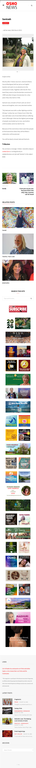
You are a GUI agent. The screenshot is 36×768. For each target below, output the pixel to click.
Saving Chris (18, 708)
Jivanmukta (5, 283)
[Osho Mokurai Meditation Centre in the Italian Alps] (24, 482)
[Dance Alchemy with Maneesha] (18, 385)
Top (19, 764)
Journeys (5, 23)
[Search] (30, 5)
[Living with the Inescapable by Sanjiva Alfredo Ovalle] (24, 595)
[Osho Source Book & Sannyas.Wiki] (24, 371)
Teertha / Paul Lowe (8, 256)
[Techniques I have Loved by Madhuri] (18, 398)
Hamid (4, 230)
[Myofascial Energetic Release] (24, 468)
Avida (4, 188)
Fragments (17, 699)
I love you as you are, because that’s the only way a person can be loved (26, 191)
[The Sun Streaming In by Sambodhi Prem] (18, 357)
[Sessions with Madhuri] (18, 623)
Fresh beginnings (19, 731)
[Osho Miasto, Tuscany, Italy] (18, 328)
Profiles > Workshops (21, 723)
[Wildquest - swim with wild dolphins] (11, 426)
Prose (16, 702)
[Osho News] (11, 5)
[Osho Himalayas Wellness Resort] (18, 609)
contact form (6, 151)
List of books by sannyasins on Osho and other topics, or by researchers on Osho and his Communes (16, 671)
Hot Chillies (18, 734)
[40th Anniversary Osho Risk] (18, 538)
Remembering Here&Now (22, 711)
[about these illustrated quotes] (18, 646)
